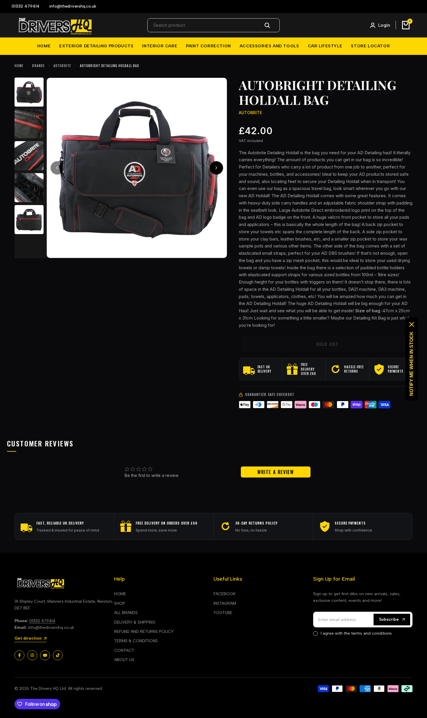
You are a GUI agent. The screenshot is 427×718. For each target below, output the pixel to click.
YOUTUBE (223, 612)
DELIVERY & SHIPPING (134, 622)
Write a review (275, 472)
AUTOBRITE (62, 65)
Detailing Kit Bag (369, 318)
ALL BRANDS (126, 612)
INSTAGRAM (225, 603)
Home (19, 65)
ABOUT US (124, 659)
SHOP (119, 603)
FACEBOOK (225, 593)
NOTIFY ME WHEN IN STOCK (411, 363)
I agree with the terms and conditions (356, 633)
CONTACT (124, 650)
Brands (38, 65)
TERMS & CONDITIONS (136, 640)
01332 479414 (42, 620)
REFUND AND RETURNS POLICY (144, 631)
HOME (120, 593)
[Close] (411, 324)
